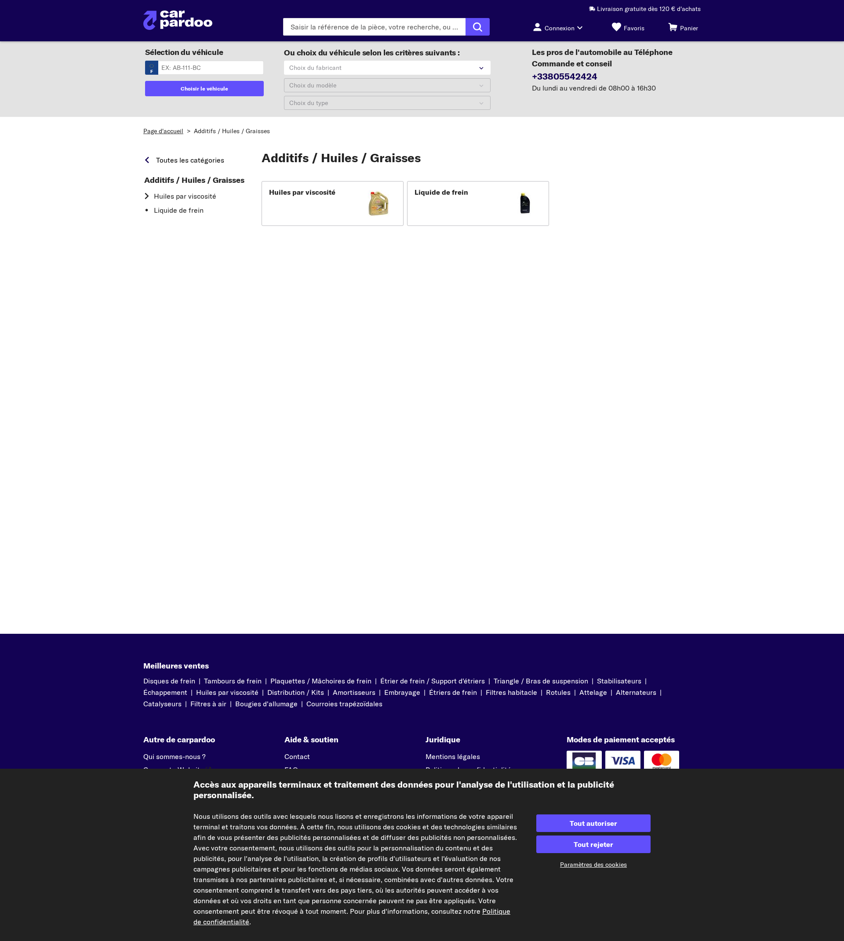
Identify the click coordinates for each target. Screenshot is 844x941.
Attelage (593, 692)
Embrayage (402, 692)
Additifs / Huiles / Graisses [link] (194, 180)
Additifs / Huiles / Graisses (232, 131)
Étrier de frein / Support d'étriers (432, 681)
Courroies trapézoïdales (344, 704)
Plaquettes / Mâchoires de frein (320, 681)
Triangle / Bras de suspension (541, 681)
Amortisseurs (354, 692)
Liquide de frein (179, 210)
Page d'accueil (163, 131)
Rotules (558, 692)
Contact (297, 756)
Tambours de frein (233, 681)
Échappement (165, 692)
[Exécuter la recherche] (478, 27)
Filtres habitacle (511, 692)
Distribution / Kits (295, 692)
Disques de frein (169, 681)
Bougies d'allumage (266, 704)
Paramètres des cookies (593, 864)
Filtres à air (208, 704)
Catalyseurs (162, 704)
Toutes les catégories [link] (190, 159)
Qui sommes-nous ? (174, 756)
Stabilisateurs (619, 681)
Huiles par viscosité (185, 196)
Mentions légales (453, 756)
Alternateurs (636, 692)
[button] (333, 203)
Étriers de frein (453, 692)
